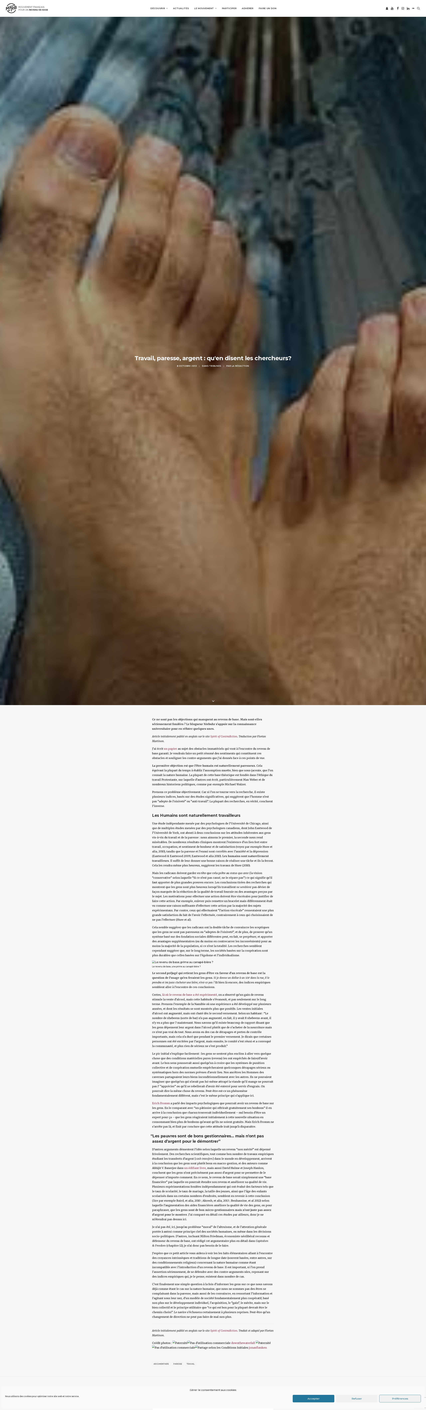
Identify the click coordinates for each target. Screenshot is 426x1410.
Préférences (400, 1398)
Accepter (314, 1398)
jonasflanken (258, 1347)
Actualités (181, 8)
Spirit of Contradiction (223, 736)
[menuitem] (159, 8)
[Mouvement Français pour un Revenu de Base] (27, 8)
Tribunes (215, 366)
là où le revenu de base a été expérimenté (189, 994)
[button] (387, 8)
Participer (229, 8)
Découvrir (157, 8)
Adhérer (247, 8)
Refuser (357, 1398)
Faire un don (268, 8)
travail (191, 1364)
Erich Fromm (161, 1103)
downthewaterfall (243, 1343)
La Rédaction (240, 366)
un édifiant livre (195, 1168)
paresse (177, 1364)
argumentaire (161, 1364)
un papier (170, 748)
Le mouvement (204, 8)
